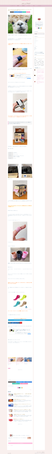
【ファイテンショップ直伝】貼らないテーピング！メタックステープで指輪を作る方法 (11, 363)
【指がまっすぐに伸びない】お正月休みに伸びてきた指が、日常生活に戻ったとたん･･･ (20, 363)
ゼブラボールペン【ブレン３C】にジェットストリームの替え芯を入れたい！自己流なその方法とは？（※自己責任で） (40, 71)
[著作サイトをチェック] (18, 387)
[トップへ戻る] (51, 453)
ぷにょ (39, 21)
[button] (28, 12)
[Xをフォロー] (19, 387)
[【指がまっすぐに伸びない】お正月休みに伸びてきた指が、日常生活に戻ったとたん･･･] (20, 359)
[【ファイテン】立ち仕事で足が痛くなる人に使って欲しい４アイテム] (28, 359)
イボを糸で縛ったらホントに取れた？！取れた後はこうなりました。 (40, 82)
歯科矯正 (9, 368)
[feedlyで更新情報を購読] (20, 387)
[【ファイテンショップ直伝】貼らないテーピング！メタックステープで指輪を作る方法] (12, 359)
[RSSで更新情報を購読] (22, 387)
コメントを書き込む (20, 443)
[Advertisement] (20, 374)
